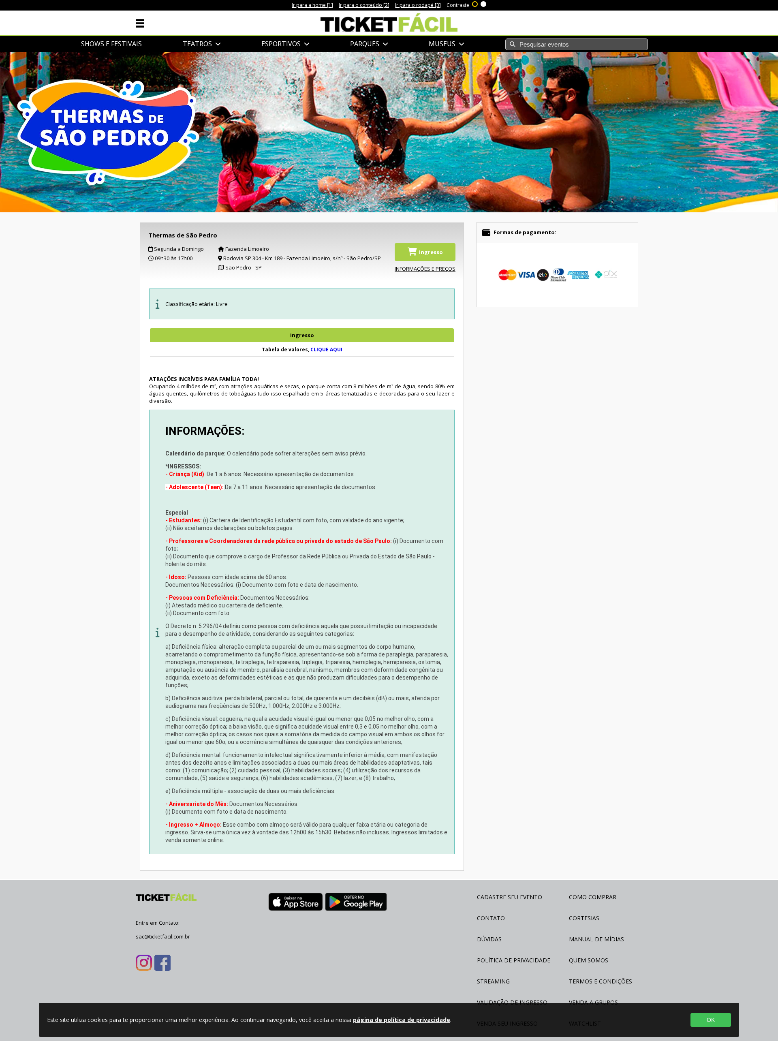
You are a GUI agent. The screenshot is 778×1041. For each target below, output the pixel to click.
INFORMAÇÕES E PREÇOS (425, 268)
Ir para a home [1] (312, 5)
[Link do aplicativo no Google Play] (356, 903)
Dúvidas (489, 939)
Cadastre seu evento (509, 897)
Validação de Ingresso (512, 1002)
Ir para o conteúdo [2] (364, 5)
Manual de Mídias (596, 939)
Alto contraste (475, 3)
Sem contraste (483, 3)
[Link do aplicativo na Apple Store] (295, 903)
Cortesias (584, 918)
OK (711, 1020)
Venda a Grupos (593, 1002)
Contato (491, 918)
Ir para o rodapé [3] (418, 5)
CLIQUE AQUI (326, 349)
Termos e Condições (600, 981)
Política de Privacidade (513, 960)
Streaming (493, 981)
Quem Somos (588, 960)
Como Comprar (592, 897)
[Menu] (140, 23)
